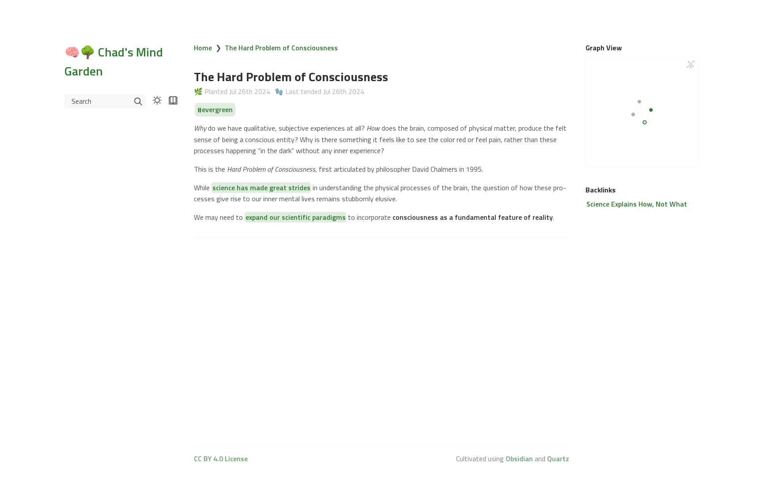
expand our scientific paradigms (296, 217)
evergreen (217, 110)
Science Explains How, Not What (636, 204)
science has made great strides (261, 187)
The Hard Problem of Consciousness (281, 47)
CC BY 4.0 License (221, 458)
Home (203, 47)
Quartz (558, 458)
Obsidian (519, 458)
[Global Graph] (690, 64)
